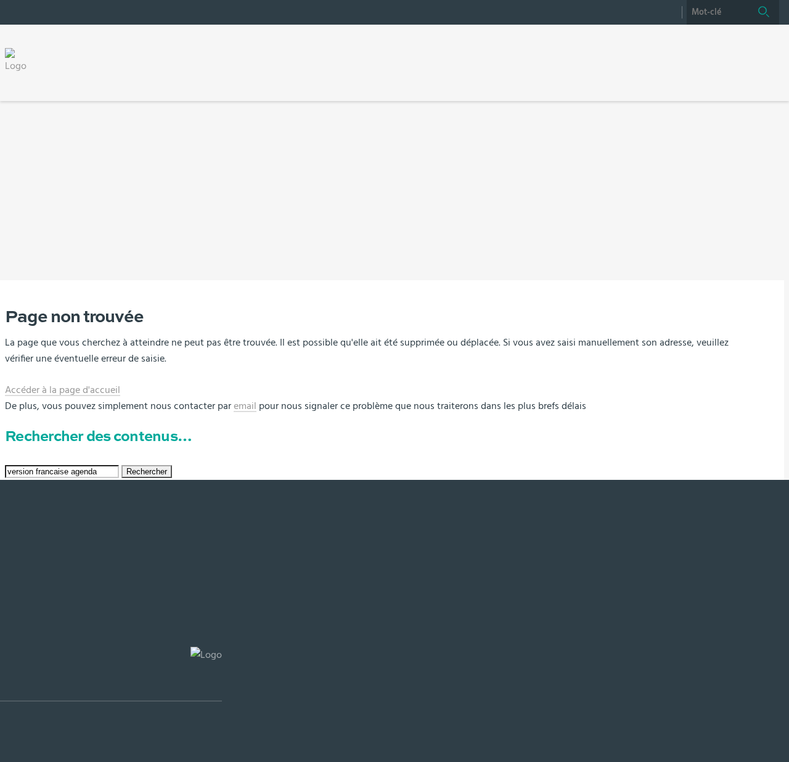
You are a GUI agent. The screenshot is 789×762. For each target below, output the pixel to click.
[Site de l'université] (111, 674)
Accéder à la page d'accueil (62, 390)
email (245, 406)
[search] (717, 12)
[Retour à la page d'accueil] (20, 60)
